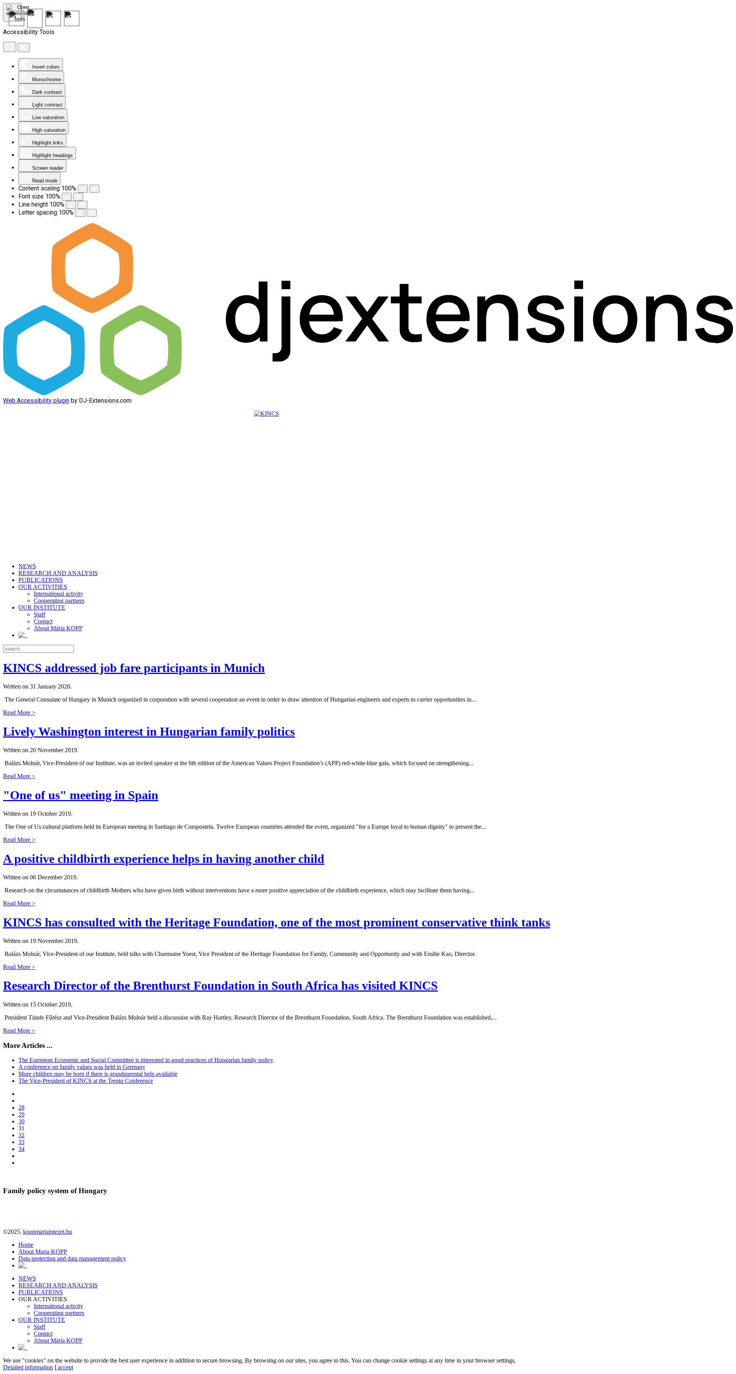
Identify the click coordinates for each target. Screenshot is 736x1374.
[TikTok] (71, 24)
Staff (39, 614)
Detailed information (28, 1367)
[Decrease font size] (67, 197)
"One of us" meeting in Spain (80, 795)
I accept (63, 1367)
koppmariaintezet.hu (47, 1231)
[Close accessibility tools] (24, 47)
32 (21, 1135)
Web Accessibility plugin (36, 400)
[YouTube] (16, 24)
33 (21, 1142)
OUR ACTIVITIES (42, 587)
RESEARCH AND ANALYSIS (58, 573)
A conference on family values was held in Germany (81, 1067)
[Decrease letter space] (80, 213)
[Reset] (9, 47)
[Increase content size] (94, 189)
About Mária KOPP (58, 628)
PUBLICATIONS (40, 580)
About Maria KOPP (42, 1251)
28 (21, 1107)
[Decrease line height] (71, 205)
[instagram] (53, 24)
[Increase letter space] (92, 213)
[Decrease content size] (83, 189)
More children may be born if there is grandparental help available (97, 1074)
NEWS (27, 566)
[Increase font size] (78, 197)
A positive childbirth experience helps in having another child (163, 859)
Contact (43, 621)
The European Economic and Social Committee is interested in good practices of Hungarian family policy (145, 1060)
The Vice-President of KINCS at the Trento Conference (85, 1080)
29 (21, 1114)
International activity (58, 593)
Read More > (19, 712)
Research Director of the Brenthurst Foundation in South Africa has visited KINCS (220, 985)
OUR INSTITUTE (41, 607)
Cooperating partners (59, 600)
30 (21, 1121)
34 (21, 1149)
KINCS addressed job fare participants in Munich (134, 668)
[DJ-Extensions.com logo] (368, 393)
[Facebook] (35, 26)
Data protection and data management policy (72, 1258)
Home (25, 1244)
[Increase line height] (82, 205)
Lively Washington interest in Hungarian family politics (149, 731)
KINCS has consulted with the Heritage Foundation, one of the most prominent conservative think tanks (276, 922)
